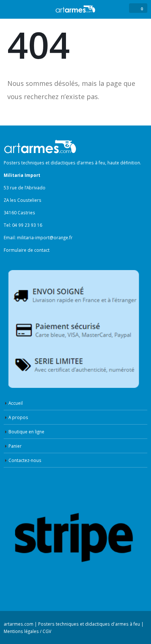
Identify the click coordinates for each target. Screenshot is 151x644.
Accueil (15, 403)
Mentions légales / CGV (27, 631)
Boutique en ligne (26, 431)
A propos (18, 417)
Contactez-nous (24, 460)
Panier (15, 446)
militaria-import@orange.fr (45, 237)
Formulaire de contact (26, 250)
